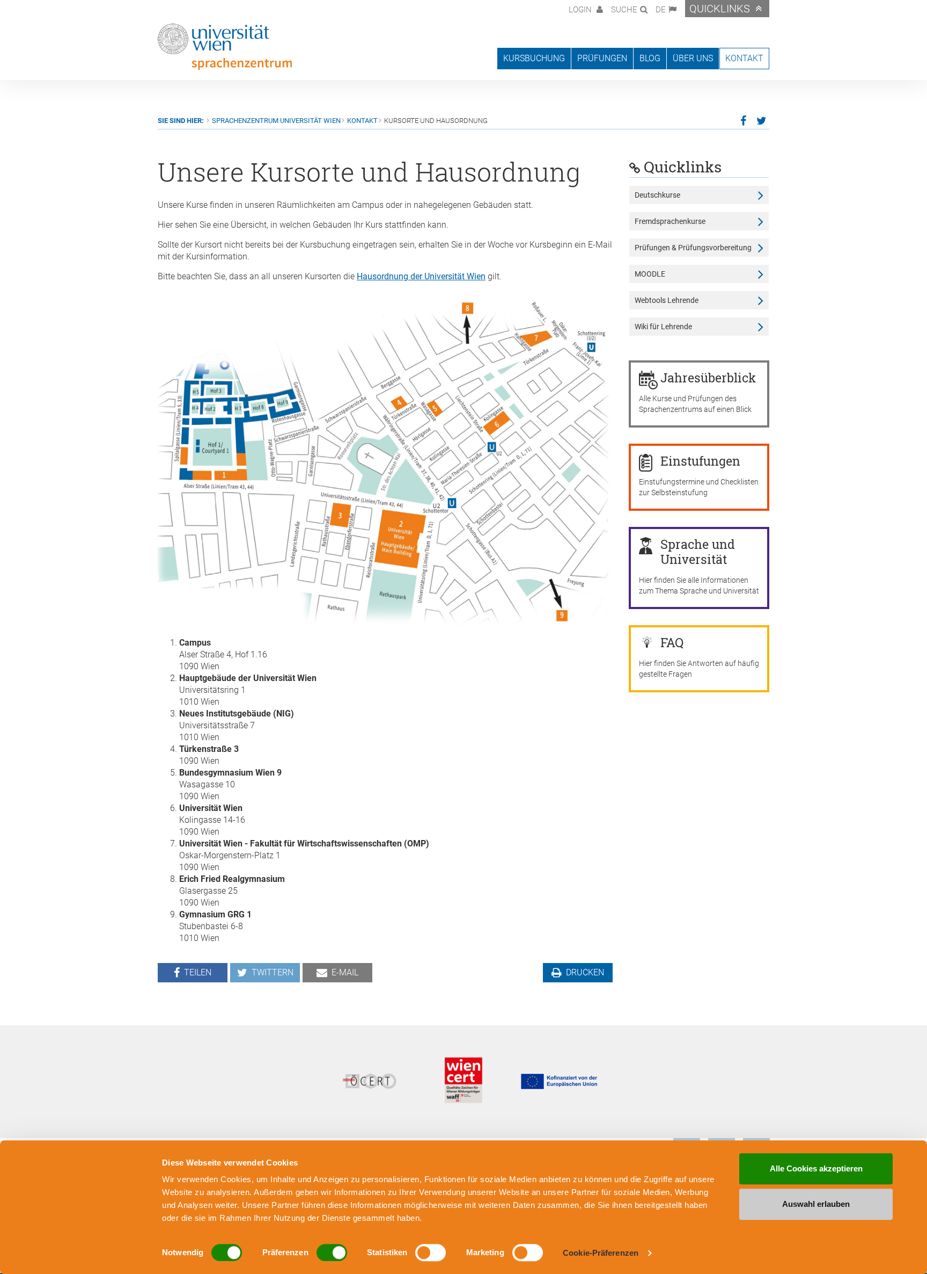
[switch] (332, 1252)
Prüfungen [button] (602, 58)
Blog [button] (649, 58)
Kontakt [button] (744, 58)
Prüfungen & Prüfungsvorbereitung (693, 247)
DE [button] (661, 10)
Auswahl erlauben (816, 1203)
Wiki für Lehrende (663, 326)
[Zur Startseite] (225, 47)
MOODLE (650, 274)
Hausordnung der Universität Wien (421, 276)
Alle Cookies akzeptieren (816, 1168)
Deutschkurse (657, 195)
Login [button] (581, 10)
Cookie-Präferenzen (600, 1252)
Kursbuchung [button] (534, 58)
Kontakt (362, 121)
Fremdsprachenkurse (670, 221)
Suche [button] (624, 10)
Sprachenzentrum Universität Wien (276, 121)
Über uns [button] (693, 58)
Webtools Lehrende (666, 300)
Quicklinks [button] (719, 8)
